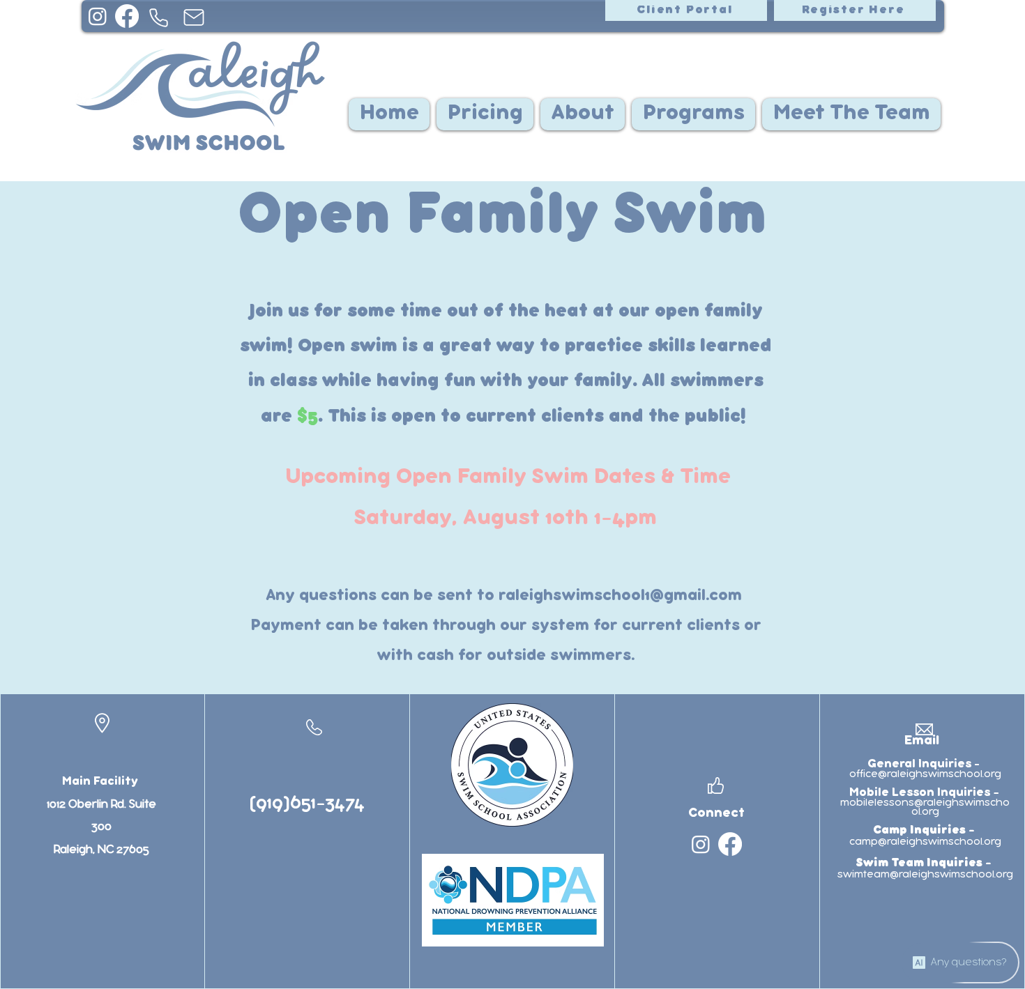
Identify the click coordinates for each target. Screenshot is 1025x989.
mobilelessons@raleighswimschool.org (925, 807)
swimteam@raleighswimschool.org (925, 875)
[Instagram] (97, 16)
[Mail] (193, 17)
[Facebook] (127, 16)
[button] (582, 114)
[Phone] (158, 17)
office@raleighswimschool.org (925, 774)
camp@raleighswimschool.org (925, 842)
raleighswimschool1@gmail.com (620, 596)
